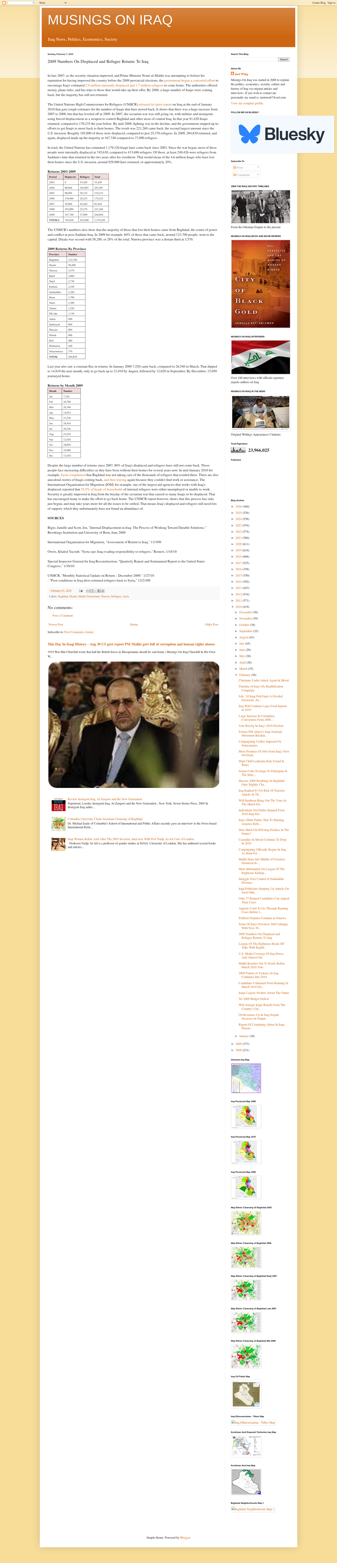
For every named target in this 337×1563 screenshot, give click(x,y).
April (243, 662)
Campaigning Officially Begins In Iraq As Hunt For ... (262, 851)
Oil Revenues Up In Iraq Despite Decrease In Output (259, 1016)
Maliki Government (89, 596)
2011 (239, 600)
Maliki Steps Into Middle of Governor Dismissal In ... (262, 861)
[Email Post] (80, 590)
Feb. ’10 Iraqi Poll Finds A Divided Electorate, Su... (261, 698)
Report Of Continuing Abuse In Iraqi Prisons (261, 1026)
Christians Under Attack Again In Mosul (264, 680)
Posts (239, 167)
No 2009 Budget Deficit (254, 999)
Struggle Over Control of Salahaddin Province (261, 880)
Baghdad (63, 596)
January (244, 1036)
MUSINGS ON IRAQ (110, 19)
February (245, 675)
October (244, 625)
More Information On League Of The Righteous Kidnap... (262, 871)
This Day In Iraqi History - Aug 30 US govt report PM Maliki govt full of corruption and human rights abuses (131, 644)
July (242, 643)
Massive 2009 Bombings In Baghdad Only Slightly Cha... (261, 782)
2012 (239, 594)
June (242, 650)
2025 (239, 512)
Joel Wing (241, 74)
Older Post (211, 624)
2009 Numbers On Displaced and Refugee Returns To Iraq (259, 936)
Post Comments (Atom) (78, 632)
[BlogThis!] (92, 591)
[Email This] (88, 591)
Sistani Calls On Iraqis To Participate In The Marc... (263, 773)
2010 (239, 607)
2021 (239, 538)
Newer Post (56, 624)
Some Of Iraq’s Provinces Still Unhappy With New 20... (263, 926)
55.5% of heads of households (102, 489)
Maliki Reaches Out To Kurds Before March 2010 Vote (262, 965)
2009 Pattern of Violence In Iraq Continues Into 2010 (258, 975)
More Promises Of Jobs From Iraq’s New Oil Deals (264, 753)
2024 (239, 519)
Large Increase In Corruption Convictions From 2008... (256, 718)
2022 (239, 531)
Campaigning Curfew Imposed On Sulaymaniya (260, 743)
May (242, 656)
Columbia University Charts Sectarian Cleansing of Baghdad (105, 819)
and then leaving (115, 479)
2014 (239, 581)
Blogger (185, 1537)
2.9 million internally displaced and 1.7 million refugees (124, 85)
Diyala (73, 596)
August (244, 637)
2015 (239, 575)
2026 (239, 506)
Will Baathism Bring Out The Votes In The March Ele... (262, 802)
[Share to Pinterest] (103, 591)
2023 (239, 525)
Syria (126, 596)
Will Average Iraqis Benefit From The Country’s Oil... (262, 1006)
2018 (239, 556)
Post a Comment (62, 615)
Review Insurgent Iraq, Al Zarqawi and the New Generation (105, 799)
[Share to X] (95, 591)
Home (134, 624)
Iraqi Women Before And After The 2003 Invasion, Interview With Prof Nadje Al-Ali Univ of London (131, 839)
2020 (239, 544)
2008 (239, 1050)
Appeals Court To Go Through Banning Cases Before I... (263, 910)
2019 (239, 550)
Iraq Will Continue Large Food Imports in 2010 (263, 708)
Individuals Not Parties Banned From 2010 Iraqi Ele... (262, 812)
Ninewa (105, 596)
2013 (239, 588)
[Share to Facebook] (99, 591)
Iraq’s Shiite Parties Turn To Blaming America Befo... (261, 822)
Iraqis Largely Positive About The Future (264, 993)
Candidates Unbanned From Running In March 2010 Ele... (263, 985)
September (246, 631)
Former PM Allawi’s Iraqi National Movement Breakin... (260, 733)
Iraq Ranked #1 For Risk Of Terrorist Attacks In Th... (262, 792)
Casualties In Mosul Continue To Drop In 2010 (262, 841)
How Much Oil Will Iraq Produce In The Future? (264, 831)
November (246, 618)
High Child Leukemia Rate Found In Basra (261, 763)
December (246, 612)
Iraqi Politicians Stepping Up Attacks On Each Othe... (264, 890)
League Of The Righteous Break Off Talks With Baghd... (261, 945)
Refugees (116, 596)
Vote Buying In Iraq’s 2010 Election (261, 725)
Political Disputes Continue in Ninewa (262, 918)
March (243, 668)
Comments (243, 175)
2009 (239, 1044)
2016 (239, 569)
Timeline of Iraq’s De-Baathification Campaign (261, 688)
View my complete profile (247, 103)
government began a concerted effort (189, 80)
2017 (239, 563)
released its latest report (155, 104)
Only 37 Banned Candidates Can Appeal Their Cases (264, 900)
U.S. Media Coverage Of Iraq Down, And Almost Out (261, 955)
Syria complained (73, 474)
